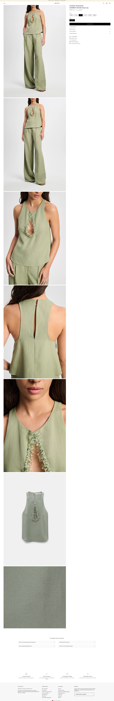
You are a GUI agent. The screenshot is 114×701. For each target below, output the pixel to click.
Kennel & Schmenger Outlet (46, 697)
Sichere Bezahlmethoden (73, 33)
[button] (103, 3)
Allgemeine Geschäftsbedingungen (64, 691)
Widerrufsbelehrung (61, 693)
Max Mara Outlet (44, 694)
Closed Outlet (44, 690)
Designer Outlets (45, 686)
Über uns (59, 688)
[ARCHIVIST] (57, 3)
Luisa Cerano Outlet (45, 693)
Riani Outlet (44, 696)
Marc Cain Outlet (44, 688)
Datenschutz (60, 694)
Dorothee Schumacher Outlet (46, 691)
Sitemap (59, 697)
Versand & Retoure (61, 690)
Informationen (60, 686)
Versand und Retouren (72, 31)
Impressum (60, 696)
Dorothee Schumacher (76, 6)
